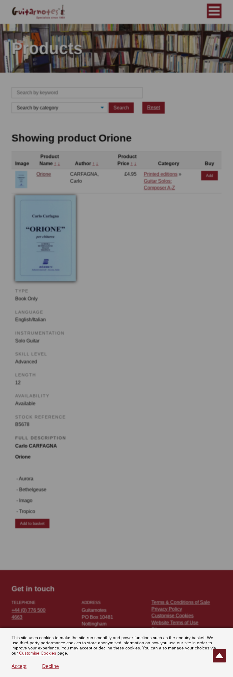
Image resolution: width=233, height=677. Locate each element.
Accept (19, 666)
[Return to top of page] (219, 655)
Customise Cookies (37, 653)
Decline (50, 666)
